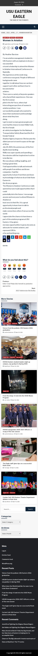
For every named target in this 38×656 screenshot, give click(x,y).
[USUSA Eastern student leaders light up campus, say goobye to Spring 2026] (19, 348)
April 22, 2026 (15, 400)
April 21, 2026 (19, 434)
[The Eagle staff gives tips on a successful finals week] (19, 449)
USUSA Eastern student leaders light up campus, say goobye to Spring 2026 (16, 363)
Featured (12, 37)
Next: (25, 289)
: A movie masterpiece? (21, 638)
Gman (4, 638)
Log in (4, 551)
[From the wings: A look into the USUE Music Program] (19, 382)
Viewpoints (19, 37)
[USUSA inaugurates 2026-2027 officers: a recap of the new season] (19, 415)
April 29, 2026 (19, 332)
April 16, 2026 (15, 467)
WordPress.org (7, 563)
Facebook (18, 4)
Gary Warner (7, 501)
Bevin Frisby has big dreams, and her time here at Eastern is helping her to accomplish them (18, 633)
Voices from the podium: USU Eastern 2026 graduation (16, 574)
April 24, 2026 (15, 366)
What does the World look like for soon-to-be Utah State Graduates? (17, 587)
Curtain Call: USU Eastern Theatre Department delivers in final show (18, 613)
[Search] (34, 26)
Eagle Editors (7, 44)
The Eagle (16, 44)
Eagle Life (5, 37)
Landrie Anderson (9, 332)
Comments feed (7, 559)
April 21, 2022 (24, 44)
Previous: (17, 284)
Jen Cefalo (7, 400)
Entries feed (6, 555)
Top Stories (19, 357)
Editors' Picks (7, 323)
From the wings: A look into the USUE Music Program (17, 594)
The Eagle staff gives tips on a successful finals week (18, 607)
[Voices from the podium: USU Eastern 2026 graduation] (19, 314)
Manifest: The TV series (15, 642)
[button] (3, 26)
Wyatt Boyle (7, 366)
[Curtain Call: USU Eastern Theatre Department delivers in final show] (19, 483)
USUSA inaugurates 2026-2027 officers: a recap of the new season (17, 430)
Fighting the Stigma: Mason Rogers (21, 624)
